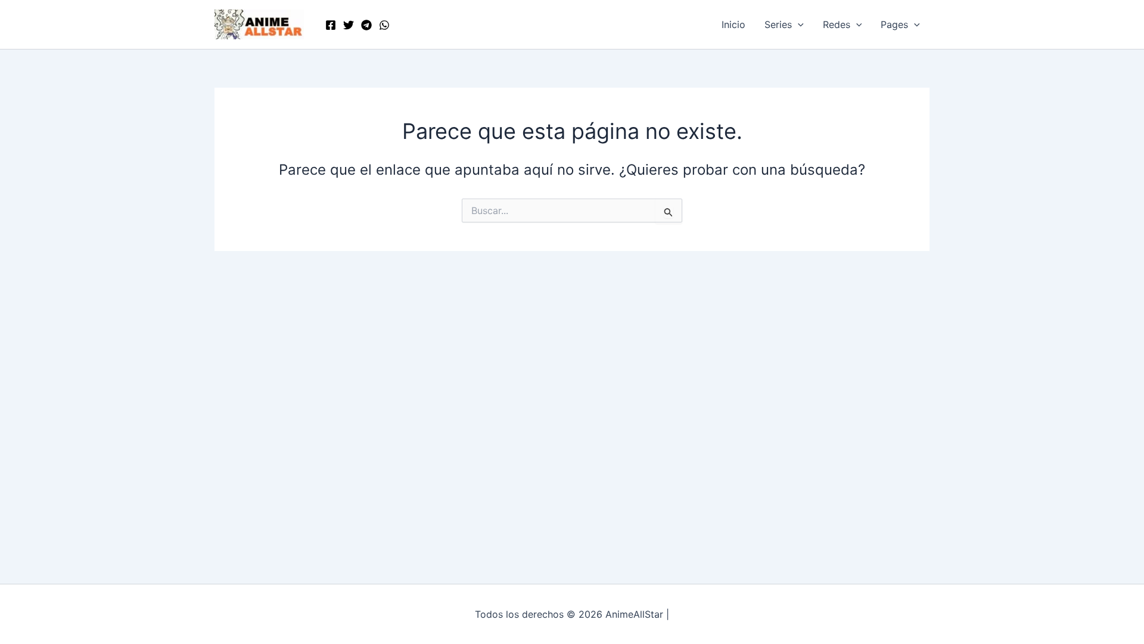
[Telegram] (366, 25)
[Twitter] (348, 25)
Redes (836, 24)
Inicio (733, 24)
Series (778, 24)
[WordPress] (384, 25)
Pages (894, 24)
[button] (798, 24)
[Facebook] (330, 25)
